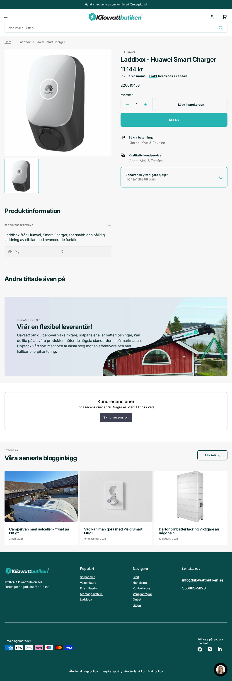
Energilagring (89, 588)
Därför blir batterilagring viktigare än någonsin (189, 531)
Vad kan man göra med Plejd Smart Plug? (113, 531)
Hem (8, 42)
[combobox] (116, 28)
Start (136, 577)
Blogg (137, 605)
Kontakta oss (141, 588)
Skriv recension (116, 417)
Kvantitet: (127, 95)
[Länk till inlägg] (41, 508)
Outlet (137, 599)
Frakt (153, 76)
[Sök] (221, 28)
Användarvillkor (135, 671)
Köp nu (174, 120)
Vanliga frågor (142, 594)
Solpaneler (87, 577)
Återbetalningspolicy (83, 671)
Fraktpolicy (155, 671)
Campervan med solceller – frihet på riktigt (39, 531)
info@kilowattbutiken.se (202, 580)
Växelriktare (88, 582)
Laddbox (86, 599)
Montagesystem (91, 594)
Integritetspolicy (111, 671)
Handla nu (140, 582)
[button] (6, 17)
